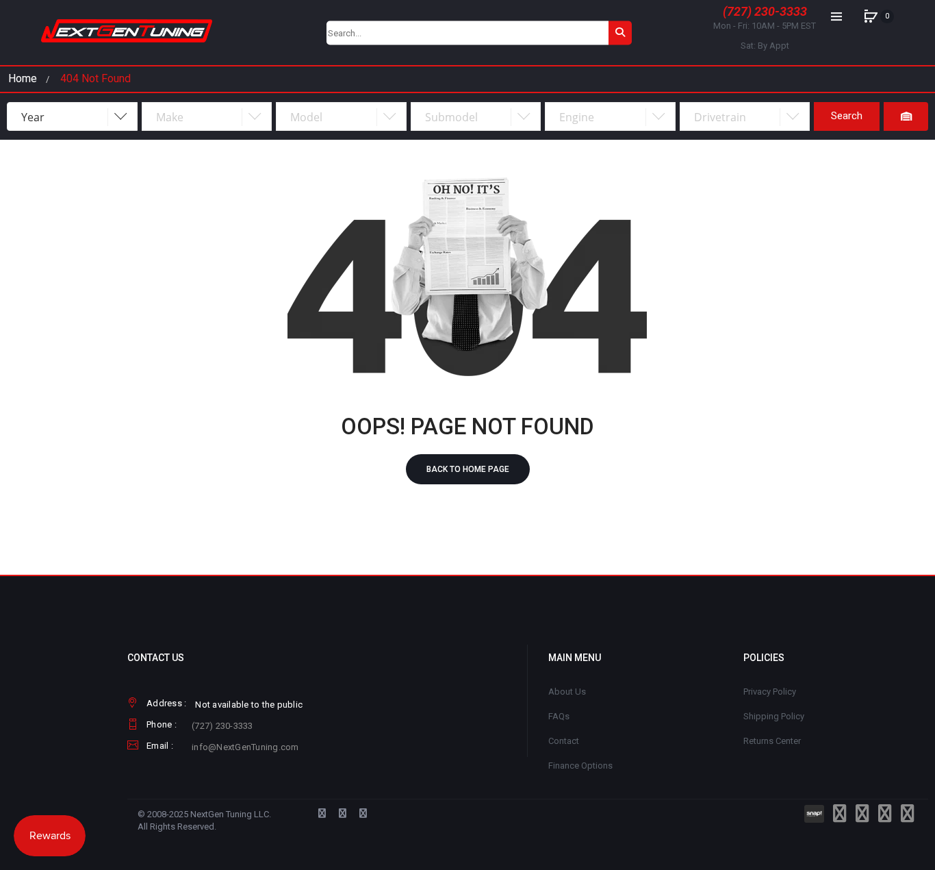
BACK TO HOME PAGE (467, 469)
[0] (870, 16)
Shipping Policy (773, 716)
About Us (567, 691)
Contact (563, 741)
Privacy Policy (769, 691)
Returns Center (772, 741)
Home (22, 78)
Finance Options (580, 765)
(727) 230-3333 (765, 11)
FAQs (558, 716)
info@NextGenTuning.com (245, 747)
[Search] (620, 33)
